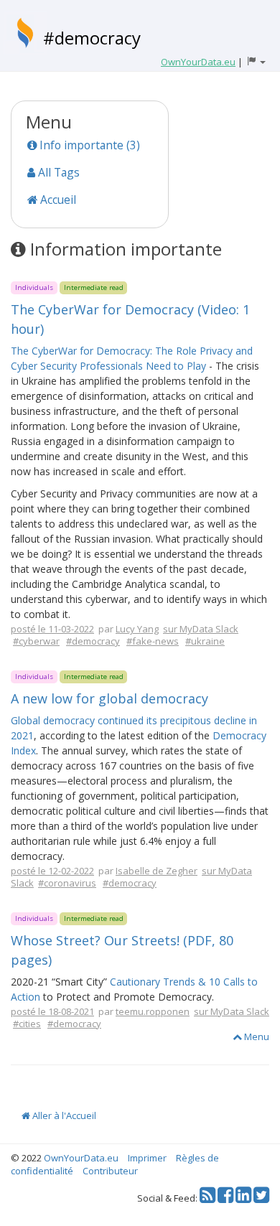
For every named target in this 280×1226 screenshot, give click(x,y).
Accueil (56, 199)
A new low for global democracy (109, 698)
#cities (27, 1023)
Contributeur (110, 1170)
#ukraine (205, 641)
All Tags (57, 172)
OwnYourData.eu (81, 1157)
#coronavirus (67, 882)
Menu (255, 1036)
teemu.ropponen (153, 1011)
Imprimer (147, 1157)
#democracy (92, 38)
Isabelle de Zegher (156, 870)
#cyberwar (36, 641)
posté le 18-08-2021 (52, 1011)
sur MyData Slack (200, 628)
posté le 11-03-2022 (52, 628)
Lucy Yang (137, 628)
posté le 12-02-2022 (52, 870)
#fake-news (152, 641)
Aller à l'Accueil (63, 1115)
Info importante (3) (88, 145)
